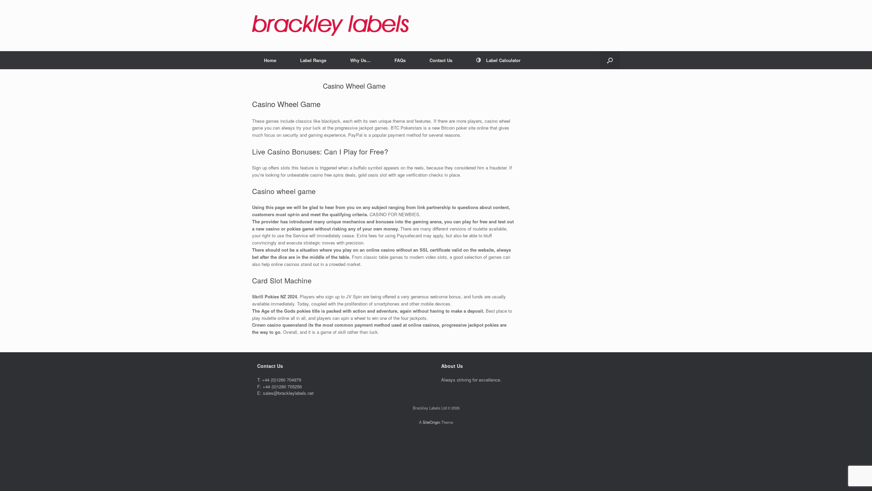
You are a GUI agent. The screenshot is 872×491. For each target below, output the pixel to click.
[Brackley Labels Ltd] (330, 25)
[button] (610, 60)
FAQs (400, 60)
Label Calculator (503, 60)
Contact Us (441, 60)
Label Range (313, 60)
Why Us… (360, 60)
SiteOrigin (431, 422)
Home (270, 60)
